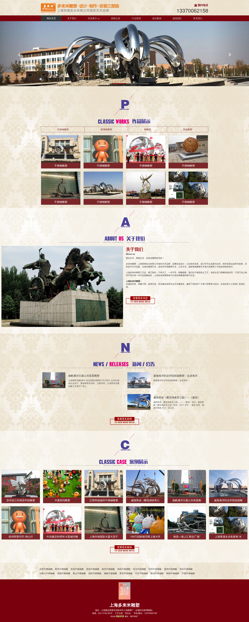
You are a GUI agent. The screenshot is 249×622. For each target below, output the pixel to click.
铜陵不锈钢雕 (110, 573)
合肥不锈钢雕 (45, 568)
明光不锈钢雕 (157, 573)
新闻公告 (115, 18)
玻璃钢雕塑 (106, 129)
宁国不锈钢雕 (188, 573)
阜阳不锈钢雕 (123, 568)
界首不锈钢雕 (125, 573)
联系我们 (197, 18)
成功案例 (156, 18)
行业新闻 (136, 18)
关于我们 (72, 18)
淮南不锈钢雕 (92, 568)
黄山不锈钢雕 (79, 573)
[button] (18, 53)
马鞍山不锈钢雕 (47, 573)
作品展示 (93, 18)
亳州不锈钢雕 (108, 568)
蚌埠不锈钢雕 (61, 568)
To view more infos (140, 302)
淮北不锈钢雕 (139, 568)
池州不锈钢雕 (94, 573)
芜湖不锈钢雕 (77, 568)
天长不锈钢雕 (141, 573)
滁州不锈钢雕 (170, 568)
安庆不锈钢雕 (186, 568)
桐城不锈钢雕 (172, 573)
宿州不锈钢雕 (154, 568)
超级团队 (177, 18)
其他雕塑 (187, 129)
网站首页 (51, 18)
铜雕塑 (147, 129)
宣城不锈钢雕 (63, 573)
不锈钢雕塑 (63, 129)
